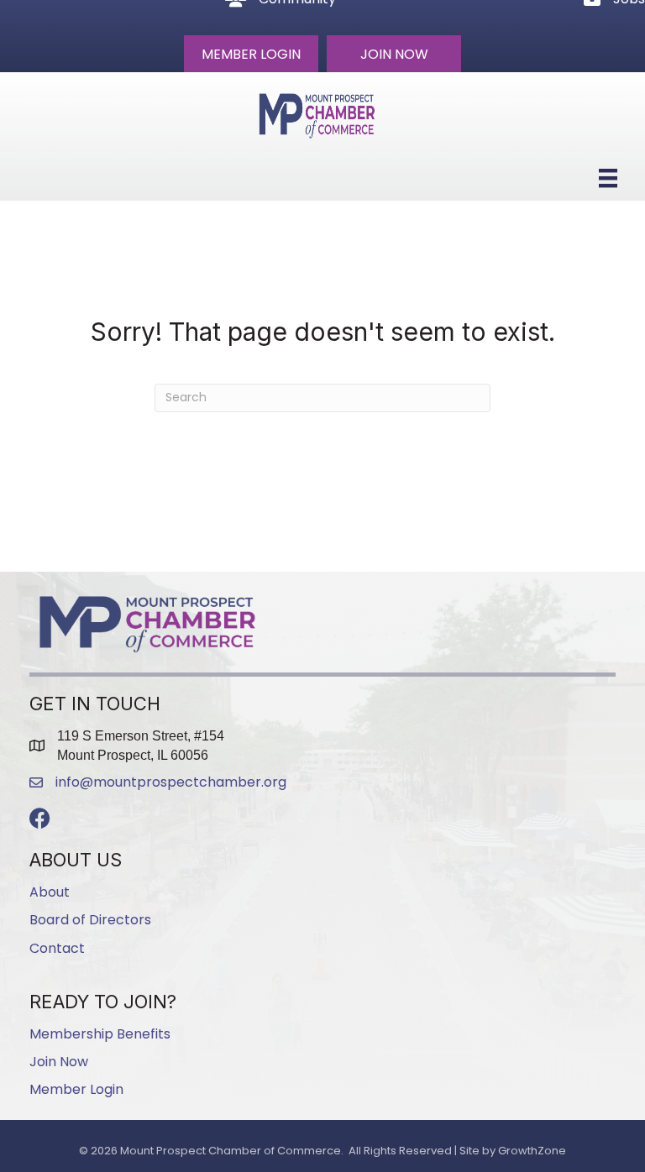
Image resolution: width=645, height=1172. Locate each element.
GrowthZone (532, 1151)
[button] (251, 53)
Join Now (58, 1061)
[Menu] (608, 178)
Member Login (76, 1089)
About (49, 892)
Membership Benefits (99, 1034)
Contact (57, 948)
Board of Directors (90, 919)
